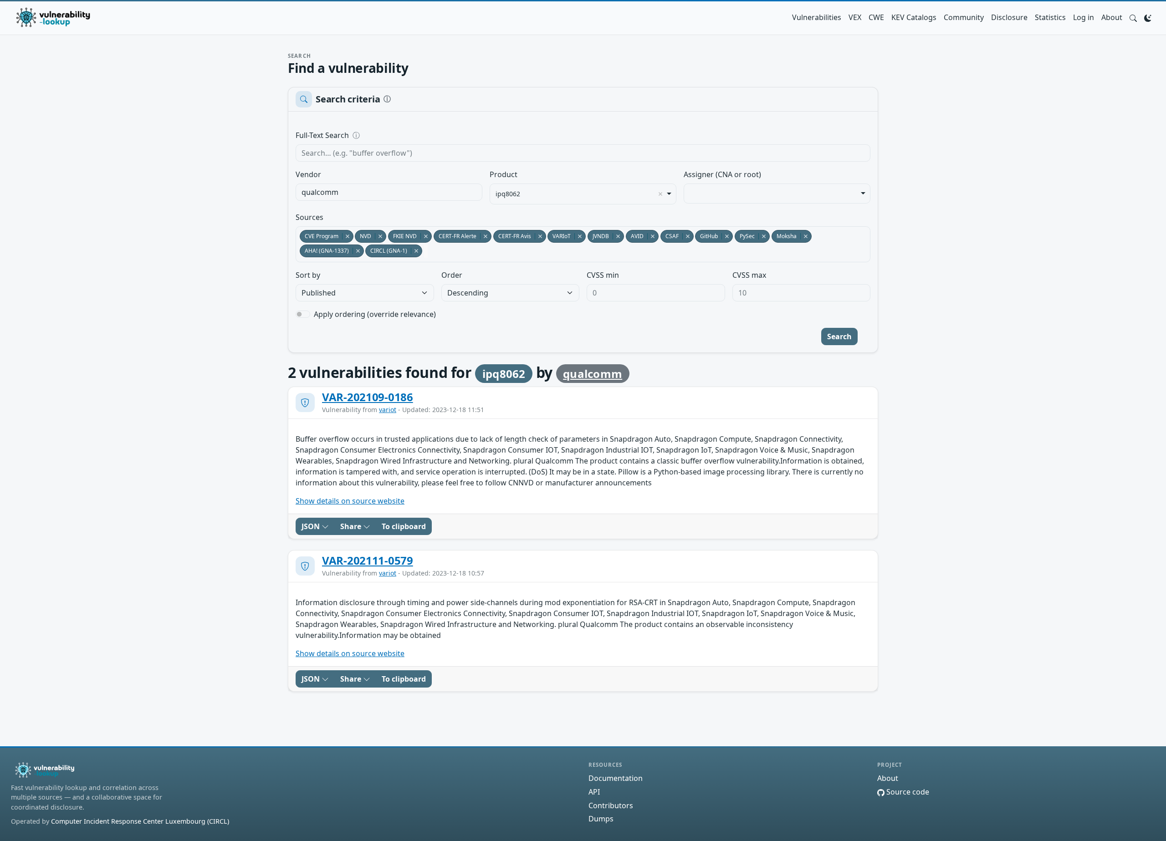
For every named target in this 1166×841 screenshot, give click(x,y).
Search (839, 336)
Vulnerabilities (816, 17)
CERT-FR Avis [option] (512, 236)
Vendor (308, 174)
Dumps (601, 819)
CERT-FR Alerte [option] (455, 236)
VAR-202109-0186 (367, 396)
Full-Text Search (385, 135)
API (594, 792)
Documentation (615, 778)
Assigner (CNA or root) (722, 174)
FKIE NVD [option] (402, 236)
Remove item (660, 194)
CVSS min (603, 275)
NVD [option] (363, 236)
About (1111, 17)
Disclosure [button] (1009, 17)
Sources (309, 217)
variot (387, 409)
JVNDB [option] (598, 236)
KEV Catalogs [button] (913, 17)
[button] (1133, 17)
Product (503, 174)
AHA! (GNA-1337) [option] (324, 251)
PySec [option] (745, 236)
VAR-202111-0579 (367, 560)
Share (351, 526)
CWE (876, 17)
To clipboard (404, 526)
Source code (907, 792)
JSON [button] (312, 526)
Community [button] (964, 17)
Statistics (1050, 17)
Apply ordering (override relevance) (375, 314)
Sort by (308, 275)
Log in (1083, 17)
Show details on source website (350, 501)
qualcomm (592, 373)
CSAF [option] (669, 236)
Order (451, 275)
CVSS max (749, 275)
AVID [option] (635, 236)
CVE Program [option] (319, 236)
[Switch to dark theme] (1147, 17)
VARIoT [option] (559, 236)
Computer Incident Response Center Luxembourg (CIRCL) (140, 821)
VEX (855, 17)
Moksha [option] (784, 236)
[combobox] (389, 192)
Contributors (610, 805)
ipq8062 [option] (508, 194)
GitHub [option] (706, 236)
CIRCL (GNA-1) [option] (386, 251)
